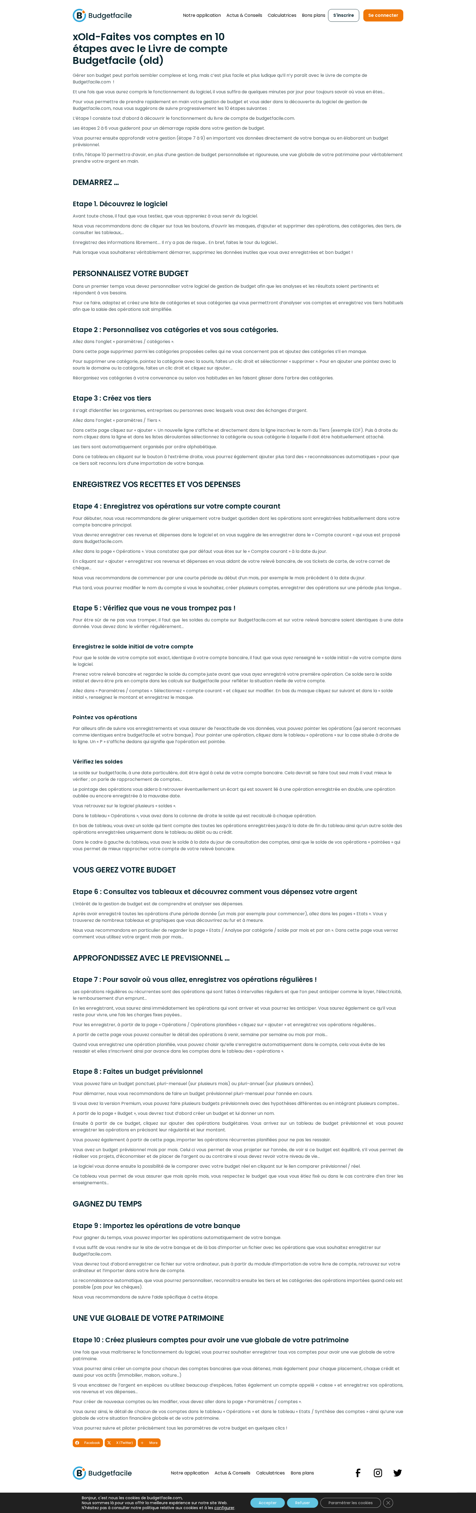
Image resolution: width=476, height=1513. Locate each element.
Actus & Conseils (244, 15)
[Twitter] (397, 1473)
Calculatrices (282, 15)
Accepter (268, 1503)
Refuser (302, 1503)
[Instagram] (377, 1473)
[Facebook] (358, 1473)
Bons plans (313, 15)
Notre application (202, 15)
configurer (224, 1507)
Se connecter (383, 15)
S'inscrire (343, 15)
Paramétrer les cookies (351, 1503)
